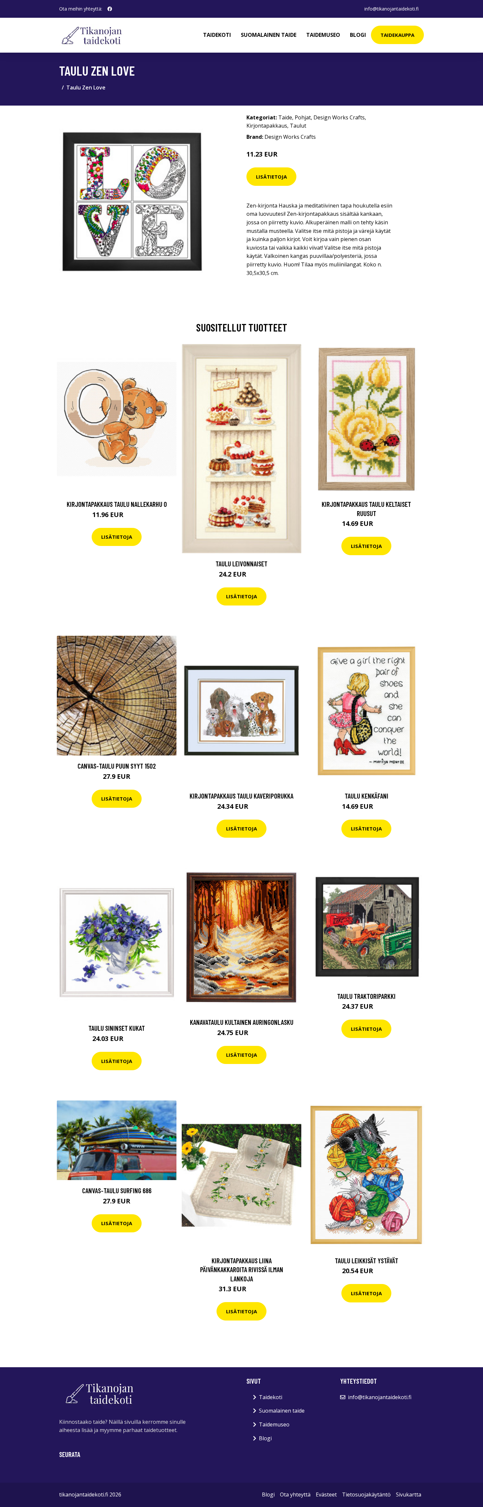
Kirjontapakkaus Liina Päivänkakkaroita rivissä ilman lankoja (241, 1269)
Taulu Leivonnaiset (241, 563)
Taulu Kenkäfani (366, 796)
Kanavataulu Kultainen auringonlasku (241, 1022)
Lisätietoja (271, 176)
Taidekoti (217, 34)
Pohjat (303, 117)
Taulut (298, 125)
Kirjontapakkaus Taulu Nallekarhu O (117, 504)
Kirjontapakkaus (266, 125)
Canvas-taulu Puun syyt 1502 (117, 766)
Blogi (358, 34)
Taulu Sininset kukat (116, 1028)
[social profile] (110, 9)
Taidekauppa (397, 35)
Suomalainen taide (268, 34)
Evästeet (326, 1494)
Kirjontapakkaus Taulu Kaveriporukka (241, 796)
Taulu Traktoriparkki (366, 996)
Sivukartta (408, 1494)
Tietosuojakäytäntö (366, 1494)
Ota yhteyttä (295, 1494)
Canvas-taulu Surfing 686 (116, 1190)
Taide (285, 117)
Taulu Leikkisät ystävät (366, 1260)
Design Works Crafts (339, 117)
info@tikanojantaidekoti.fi (391, 9)
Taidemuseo (323, 34)
